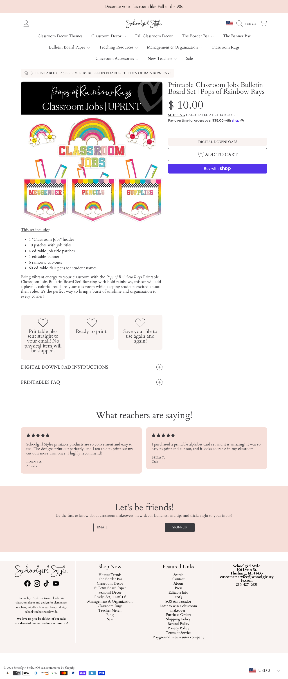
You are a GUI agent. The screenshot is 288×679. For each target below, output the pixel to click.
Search (178, 574)
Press (178, 588)
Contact (178, 579)
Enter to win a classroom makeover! (178, 608)
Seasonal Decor (109, 592)
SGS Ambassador (178, 601)
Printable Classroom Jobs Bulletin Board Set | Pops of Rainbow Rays (103, 73)
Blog (110, 615)
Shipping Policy (178, 619)
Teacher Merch (110, 610)
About (178, 583)
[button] (247, 23)
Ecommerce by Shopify (59, 668)
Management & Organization (173, 47)
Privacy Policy (178, 628)
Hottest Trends (110, 574)
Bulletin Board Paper (67, 47)
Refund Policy (178, 624)
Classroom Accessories (115, 58)
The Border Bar (196, 36)
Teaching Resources (116, 47)
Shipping (176, 115)
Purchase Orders (178, 615)
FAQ (178, 597)
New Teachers (160, 58)
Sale (110, 619)
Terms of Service (178, 633)
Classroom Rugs (110, 606)
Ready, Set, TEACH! (110, 597)
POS (37, 668)
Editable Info (178, 592)
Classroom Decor (107, 36)
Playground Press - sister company (178, 637)
